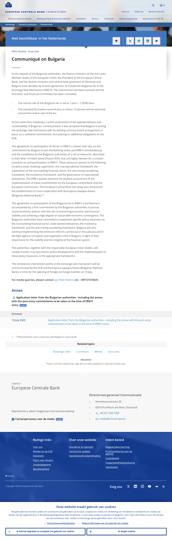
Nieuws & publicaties (128, 19)
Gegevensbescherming (117, 447)
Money (98, 352)
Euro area (113, 352)
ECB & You (138, 12)
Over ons (125, 12)
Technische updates (79, 451)
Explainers (38, 456)
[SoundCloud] (156, 486)
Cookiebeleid (112, 458)
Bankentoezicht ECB (151, 19)
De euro (95, 19)
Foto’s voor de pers (43, 460)
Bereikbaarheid (41, 469)
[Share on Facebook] (139, 41)
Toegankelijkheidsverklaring (120, 463)
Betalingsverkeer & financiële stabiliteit (54, 19)
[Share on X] (130, 41)
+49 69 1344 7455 (109, 413)
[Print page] (116, 41)
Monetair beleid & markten (19, 19)
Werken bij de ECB (156, 12)
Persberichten (47, 25)
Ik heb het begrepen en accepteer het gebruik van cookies (45, 532)
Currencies (82, 352)
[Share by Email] (156, 41)
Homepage (10, 25)
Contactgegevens (42, 465)
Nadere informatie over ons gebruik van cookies (105, 524)
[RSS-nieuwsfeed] (164, 486)
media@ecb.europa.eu (112, 419)
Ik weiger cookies (126, 532)
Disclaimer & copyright (81, 447)
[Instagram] (142, 486)
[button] (158, 5)
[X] (128, 486)
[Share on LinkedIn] (147, 41)
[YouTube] (149, 486)
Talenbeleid (111, 467)
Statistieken (81, 19)
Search (153, 5)
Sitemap (11, 476)
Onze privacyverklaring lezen (61, 524)
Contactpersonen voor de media (35, 419)
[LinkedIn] (135, 486)
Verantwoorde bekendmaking (84, 456)
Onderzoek (109, 19)
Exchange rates (62, 352)
